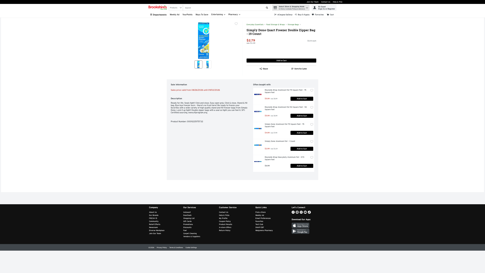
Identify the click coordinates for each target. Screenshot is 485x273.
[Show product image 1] (198, 64)
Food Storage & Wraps (275, 25)
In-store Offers (225, 227)
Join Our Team (313, 2)
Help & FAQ (337, 2)
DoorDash (187, 215)
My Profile (223, 218)
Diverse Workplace (156, 230)
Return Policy (224, 230)
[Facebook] (293, 213)
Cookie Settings (191, 247)
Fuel (185, 230)
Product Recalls (225, 224)
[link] (283, 14)
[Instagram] (301, 213)
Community (154, 221)
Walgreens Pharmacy (264, 230)
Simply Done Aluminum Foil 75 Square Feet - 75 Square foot (285, 125)
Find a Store (260, 212)
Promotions (188, 224)
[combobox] (176, 8)
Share (265, 68)
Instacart (187, 212)
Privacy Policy (162, 247)
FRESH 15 (153, 218)
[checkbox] (236, 23)
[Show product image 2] (207, 64)
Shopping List (189, 218)
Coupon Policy (225, 221)
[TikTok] (309, 213)
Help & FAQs (224, 215)
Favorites (259, 221)
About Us (153, 212)
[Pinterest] (297, 213)
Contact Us (325, 2)
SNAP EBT (259, 227)
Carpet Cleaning (190, 233)
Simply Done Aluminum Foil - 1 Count (280, 141)
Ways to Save (202, 14)
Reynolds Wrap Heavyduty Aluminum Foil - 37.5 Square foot (285, 158)
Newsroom (153, 227)
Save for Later (300, 68)
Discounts (187, 227)
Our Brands (153, 215)
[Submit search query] (267, 8)
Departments (160, 14)
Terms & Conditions (176, 247)
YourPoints (187, 14)
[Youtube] (305, 213)
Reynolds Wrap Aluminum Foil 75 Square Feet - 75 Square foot (286, 91)
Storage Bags (293, 25)
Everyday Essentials (255, 25)
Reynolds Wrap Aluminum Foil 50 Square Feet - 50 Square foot (286, 108)
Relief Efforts (154, 224)
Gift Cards (187, 221)
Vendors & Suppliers (191, 236)
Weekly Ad (174, 14)
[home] (158, 7)
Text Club (259, 224)
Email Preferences (263, 218)
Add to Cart (281, 60)
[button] (331, 14)
